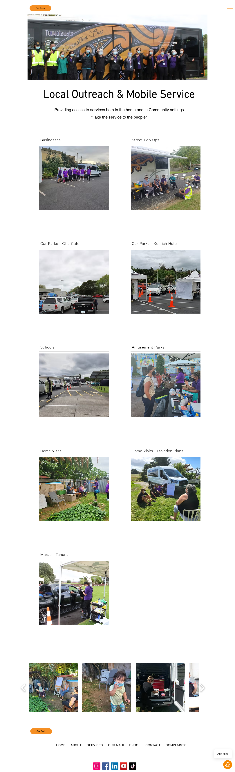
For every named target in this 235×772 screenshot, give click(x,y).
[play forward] (202, 688)
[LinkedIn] (114, 766)
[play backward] (23, 688)
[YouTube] (123, 766)
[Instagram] (96, 766)
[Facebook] (105, 766)
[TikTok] (132, 766)
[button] (53, 687)
